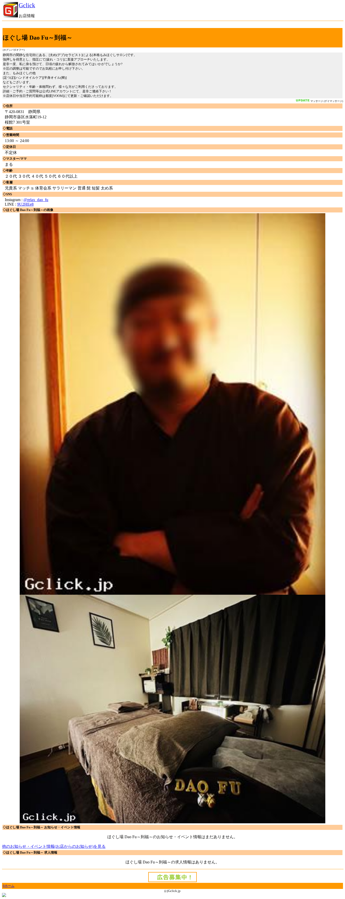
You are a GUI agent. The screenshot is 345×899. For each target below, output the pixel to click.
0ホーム (8, 886)
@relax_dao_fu (35, 200)
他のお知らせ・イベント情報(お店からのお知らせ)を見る (54, 846)
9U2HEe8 (25, 204)
